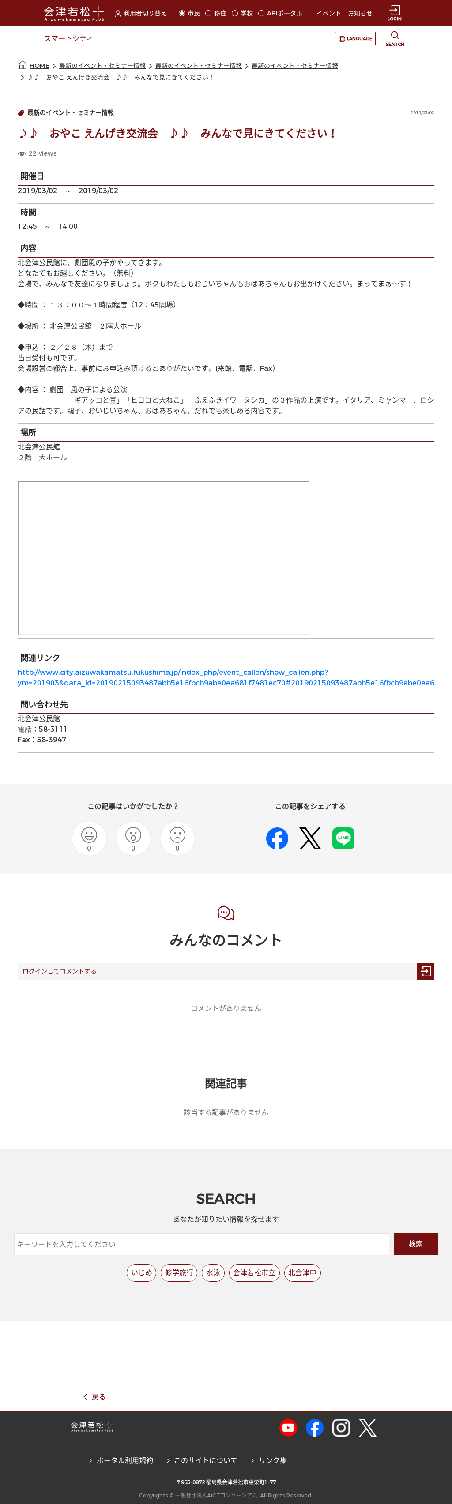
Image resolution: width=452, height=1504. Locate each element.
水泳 (213, 1272)
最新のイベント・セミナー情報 (102, 66)
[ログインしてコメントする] (425, 971)
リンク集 (273, 1460)
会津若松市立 (254, 1272)
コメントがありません (226, 1008)
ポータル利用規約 (125, 1460)
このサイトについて (205, 1460)
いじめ (141, 1272)
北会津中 (302, 1272)
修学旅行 (179, 1272)
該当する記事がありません (226, 1112)
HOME (39, 66)
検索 (416, 1244)
